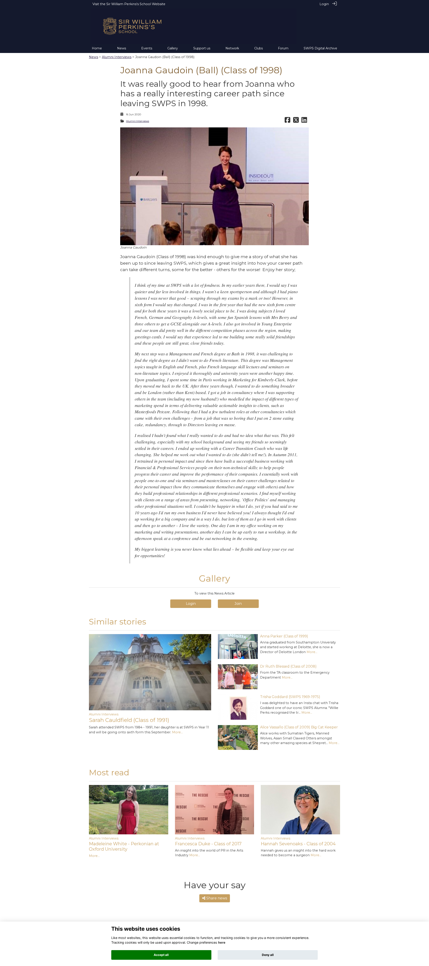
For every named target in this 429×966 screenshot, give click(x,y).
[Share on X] (296, 121)
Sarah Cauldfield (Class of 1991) (129, 720)
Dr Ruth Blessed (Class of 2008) (288, 666)
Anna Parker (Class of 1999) (284, 636)
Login (324, 4)
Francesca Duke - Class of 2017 (208, 843)
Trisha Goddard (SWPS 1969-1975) (290, 697)
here (221, 942)
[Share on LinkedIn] (304, 121)
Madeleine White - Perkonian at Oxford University (124, 846)
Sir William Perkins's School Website (135, 4)
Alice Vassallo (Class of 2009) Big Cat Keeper (299, 727)
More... (177, 732)
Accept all (161, 955)
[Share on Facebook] (287, 121)
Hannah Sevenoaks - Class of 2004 (298, 843)
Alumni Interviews (116, 57)
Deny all (268, 955)
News (93, 57)
